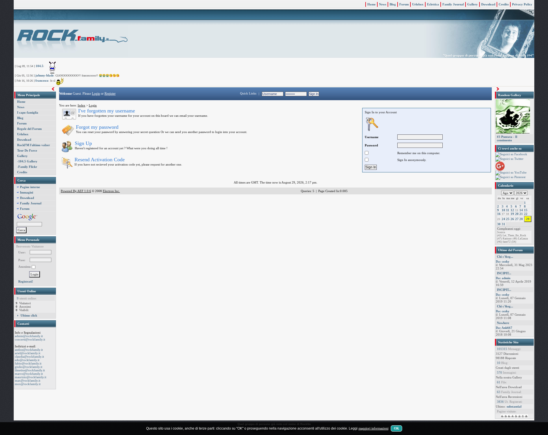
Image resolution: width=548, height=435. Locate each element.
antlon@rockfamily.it (29, 349)
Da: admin (503, 278)
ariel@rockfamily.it (27, 353)
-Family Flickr (27, 166)
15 (525, 210)
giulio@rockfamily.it (28, 366)
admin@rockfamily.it (29, 336)
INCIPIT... (504, 273)
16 (499, 214)
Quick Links (248, 93)
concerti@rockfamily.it (30, 339)
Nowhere (503, 323)
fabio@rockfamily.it (28, 363)
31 (503, 224)
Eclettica (433, 4)
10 (503, 210)
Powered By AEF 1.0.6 (76, 191)
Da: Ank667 (504, 327)
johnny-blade (44, 75)
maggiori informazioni (373, 428)
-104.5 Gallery (27, 161)
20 (517, 214)
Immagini (26, 192)
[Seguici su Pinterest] (510, 177)
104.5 (39, 66)
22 (525, 214)
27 (517, 219)
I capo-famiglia (27, 112)
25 (507, 219)
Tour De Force (27, 150)
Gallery (472, 4)
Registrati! (25, 281)
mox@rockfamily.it (28, 384)
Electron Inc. (111, 191)
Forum (404, 4)
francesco (42, 80)
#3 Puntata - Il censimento (507, 138)
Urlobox (418, 4)
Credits (504, 4)
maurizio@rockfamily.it (30, 377)
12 (512, 210)
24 (503, 219)
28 (521, 219)
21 (521, 214)
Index (81, 105)
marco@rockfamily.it (29, 373)
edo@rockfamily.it (27, 360)
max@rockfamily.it (27, 380)
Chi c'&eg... (505, 256)
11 (507, 210)
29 (527, 219)
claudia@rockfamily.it (29, 356)
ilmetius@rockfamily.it (30, 370)
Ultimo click (29, 315)
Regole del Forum (29, 128)
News (382, 4)
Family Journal (453, 4)
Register (110, 94)
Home (371, 4)
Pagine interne (30, 187)
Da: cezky (502, 261)
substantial (514, 406)
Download (488, 4)
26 (512, 219)
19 (512, 214)
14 (521, 210)
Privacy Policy (522, 4)
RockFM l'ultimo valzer (33, 145)
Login (96, 94)
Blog (393, 4)
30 (499, 224)
